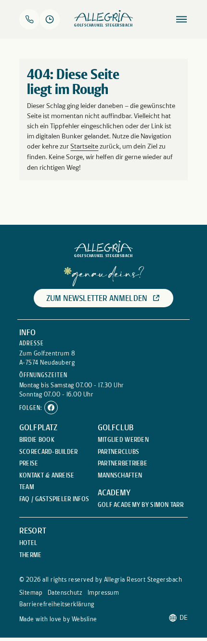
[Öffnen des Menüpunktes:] (181, 19)
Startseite (84, 146)
